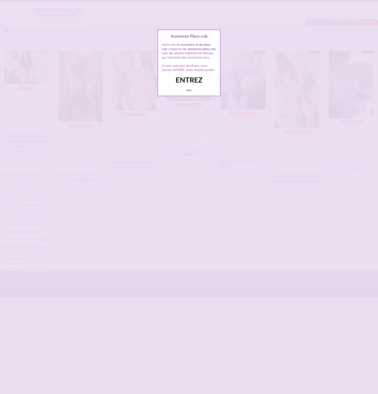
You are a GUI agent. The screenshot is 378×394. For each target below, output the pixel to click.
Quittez (189, 90)
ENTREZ (189, 80)
